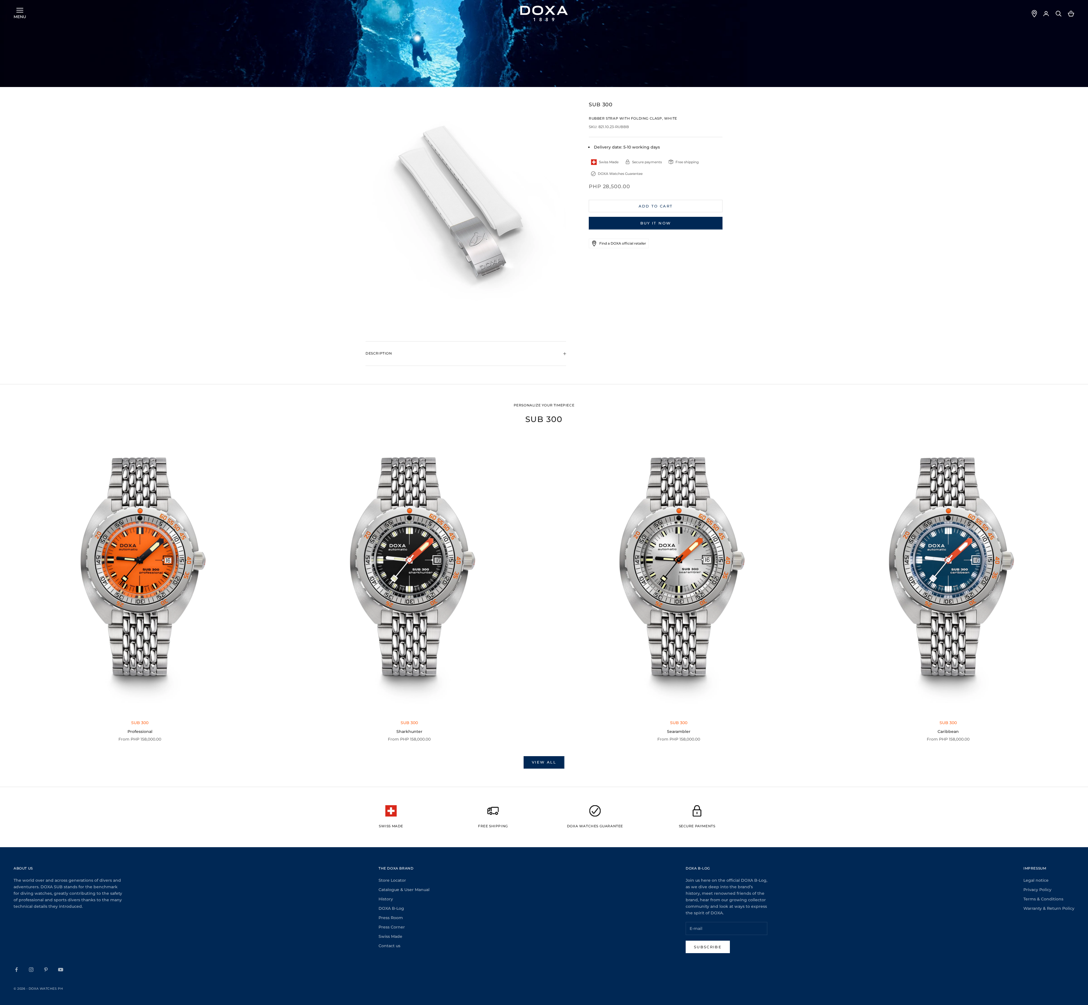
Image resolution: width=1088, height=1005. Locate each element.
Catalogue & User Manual (404, 889)
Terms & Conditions (1043, 899)
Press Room (391, 917)
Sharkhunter (409, 731)
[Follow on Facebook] (16, 969)
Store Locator (392, 880)
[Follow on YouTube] (60, 969)
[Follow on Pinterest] (46, 969)
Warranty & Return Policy (1048, 908)
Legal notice (1036, 880)
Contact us (389, 945)
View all (544, 762)
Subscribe (708, 947)
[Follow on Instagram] (31, 969)
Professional (140, 731)
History (386, 899)
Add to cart (656, 206)
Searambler (678, 731)
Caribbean (948, 731)
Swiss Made (390, 936)
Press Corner (392, 927)
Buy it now (655, 223)
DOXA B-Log (391, 908)
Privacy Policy (1037, 889)
